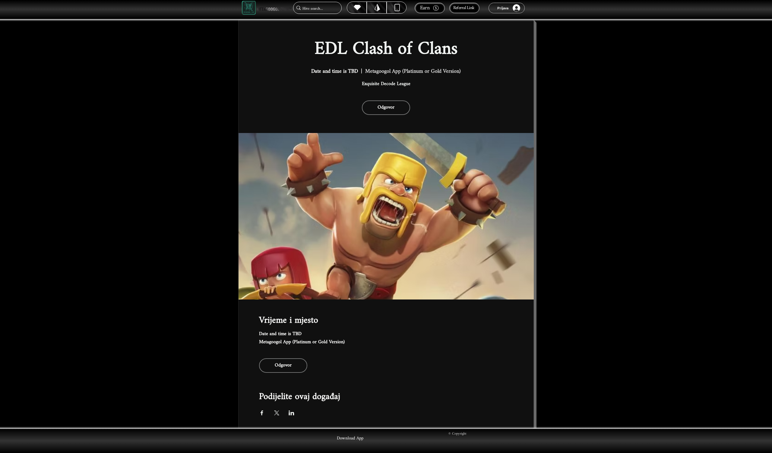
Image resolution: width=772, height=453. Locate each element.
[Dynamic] (397, 8)
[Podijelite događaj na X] (277, 412)
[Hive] (357, 8)
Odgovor (386, 107)
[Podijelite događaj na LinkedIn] (291, 412)
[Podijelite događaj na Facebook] (262, 412)
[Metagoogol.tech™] (249, 8)
